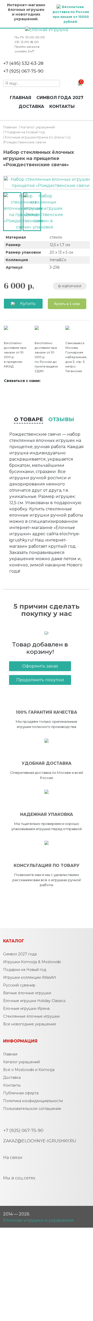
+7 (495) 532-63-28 (23, 63)
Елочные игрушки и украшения (38, 1220)
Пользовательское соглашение (32, 1108)
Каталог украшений (38, 127)
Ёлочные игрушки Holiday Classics (34, 1000)
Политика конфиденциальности (33, 1100)
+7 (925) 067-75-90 (23, 71)
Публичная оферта (20, 1093)
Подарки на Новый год (25, 132)
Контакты (62, 106)
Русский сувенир (19, 985)
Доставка (31, 106)
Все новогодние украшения (29, 1024)
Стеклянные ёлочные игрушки (31, 1016)
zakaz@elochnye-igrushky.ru (39, 1140)
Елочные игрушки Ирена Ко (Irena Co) (38, 137)
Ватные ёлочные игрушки (27, 993)
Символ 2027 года (20, 954)
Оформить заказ (40, 666)
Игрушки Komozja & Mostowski (32, 962)
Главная (20, 97)
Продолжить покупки (40, 679)
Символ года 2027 (59, 97)
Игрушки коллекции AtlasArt (29, 977)
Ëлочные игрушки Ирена (26, 1008)
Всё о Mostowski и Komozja (29, 1069)
